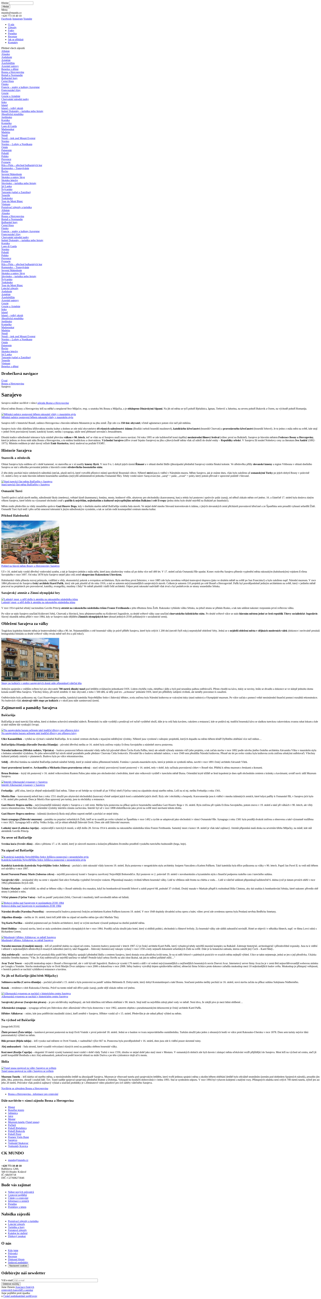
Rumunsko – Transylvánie (15, 168)
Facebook (6, 18)
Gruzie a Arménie (10, 96)
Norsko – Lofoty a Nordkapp (16, 144)
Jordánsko (6, 117)
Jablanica (13, 1113)
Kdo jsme (13, 1250)
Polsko (5, 156)
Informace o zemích (18, 1201)
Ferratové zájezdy (17, 1230)
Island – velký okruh (12, 108)
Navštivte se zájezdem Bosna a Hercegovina (24, 1088)
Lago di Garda (9, 126)
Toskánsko (7, 198)
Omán (4, 147)
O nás (11, 24)
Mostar (11, 1119)
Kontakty (13, 42)
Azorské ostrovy (10, 66)
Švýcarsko (6, 189)
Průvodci (13, 1253)
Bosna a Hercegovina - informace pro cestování (33, 1094)
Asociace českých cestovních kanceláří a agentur (17, 1288)
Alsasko (5, 54)
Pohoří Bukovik (16, 1131)
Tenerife (5, 195)
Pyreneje (6, 162)
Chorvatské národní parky (15, 99)
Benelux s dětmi (9, 69)
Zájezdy (12, 27)
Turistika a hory (16, 1227)
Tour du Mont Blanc (12, 201)
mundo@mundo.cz (18, 1160)
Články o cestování (18, 1198)
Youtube (27, 18)
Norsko (5, 141)
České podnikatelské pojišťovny (20, 1296)
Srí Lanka (6, 186)
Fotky (11, 30)
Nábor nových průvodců (21, 1192)
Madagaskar (7, 129)
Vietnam (5, 204)
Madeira (5, 132)
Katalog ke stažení (17, 1233)
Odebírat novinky (11, 1284)
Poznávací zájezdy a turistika (23, 1221)
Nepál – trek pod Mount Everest (18, 138)
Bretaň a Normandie (12, 75)
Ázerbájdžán (8, 63)
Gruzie (5, 93)
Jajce (10, 1116)
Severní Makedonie (11, 174)
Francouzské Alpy (11, 90)
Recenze (12, 36)
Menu (4, 9)
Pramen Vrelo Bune (18, 1137)
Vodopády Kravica (18, 1146)
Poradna (12, 33)
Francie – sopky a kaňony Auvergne (20, 87)
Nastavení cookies (18, 1265)
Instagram (17, 18)
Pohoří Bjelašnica (17, 1128)
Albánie (5, 51)
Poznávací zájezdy (16, 207)
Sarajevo (12, 1140)
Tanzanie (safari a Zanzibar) (16, 192)
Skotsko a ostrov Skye (13, 177)
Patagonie (6, 150)
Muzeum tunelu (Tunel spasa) (23, 1122)
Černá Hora (7, 81)
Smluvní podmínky (18, 1262)
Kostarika (6, 123)
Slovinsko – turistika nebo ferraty (18, 183)
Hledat (4, 3)
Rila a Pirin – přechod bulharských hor (21, 165)
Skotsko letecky (9, 180)
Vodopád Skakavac (18, 1143)
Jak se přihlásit (15, 39)
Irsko (4, 102)
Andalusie (6, 57)
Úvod (4, 380)
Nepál (4, 135)
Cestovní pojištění (17, 1195)
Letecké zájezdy (9, 288)
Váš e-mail (7, 1280)
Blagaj (11, 1107)
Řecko (4, 171)
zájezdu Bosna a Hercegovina (53, 403)
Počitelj (12, 1125)
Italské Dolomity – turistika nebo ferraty (22, 111)
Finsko (5, 84)
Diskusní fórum (16, 1259)
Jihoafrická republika (12, 114)
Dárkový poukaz (17, 1236)
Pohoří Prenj (14, 1134)
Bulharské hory (9, 78)
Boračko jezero (16, 1110)
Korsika (5, 120)
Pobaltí (5, 153)
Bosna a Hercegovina (12, 72)
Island (4, 105)
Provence (6, 159)
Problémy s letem (17, 1207)
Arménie (6, 60)
